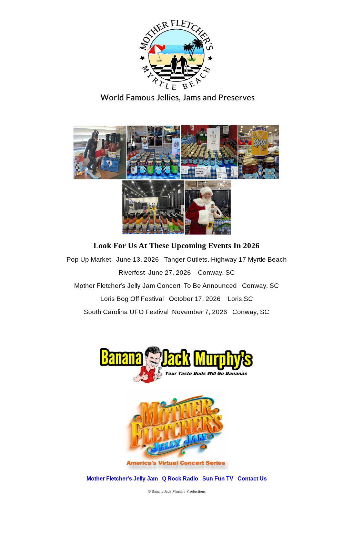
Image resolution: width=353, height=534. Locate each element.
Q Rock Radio (180, 479)
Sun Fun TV (217, 479)
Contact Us (252, 479)
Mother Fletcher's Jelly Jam (122, 479)
